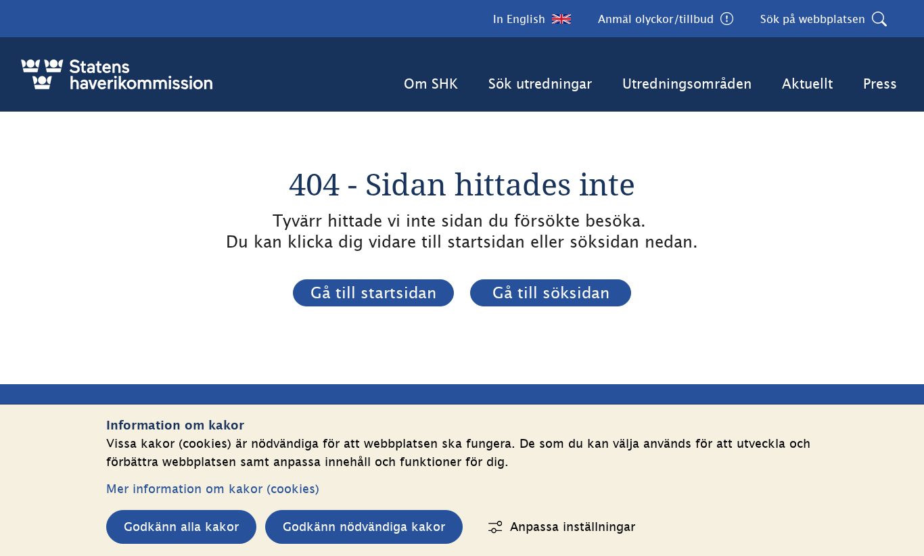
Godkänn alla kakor (181, 526)
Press (880, 83)
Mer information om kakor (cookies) (212, 489)
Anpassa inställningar (572, 526)
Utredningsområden (687, 83)
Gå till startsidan (373, 293)
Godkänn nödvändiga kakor (364, 526)
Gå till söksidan (550, 293)
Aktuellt (807, 83)
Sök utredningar (540, 83)
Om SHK (431, 83)
